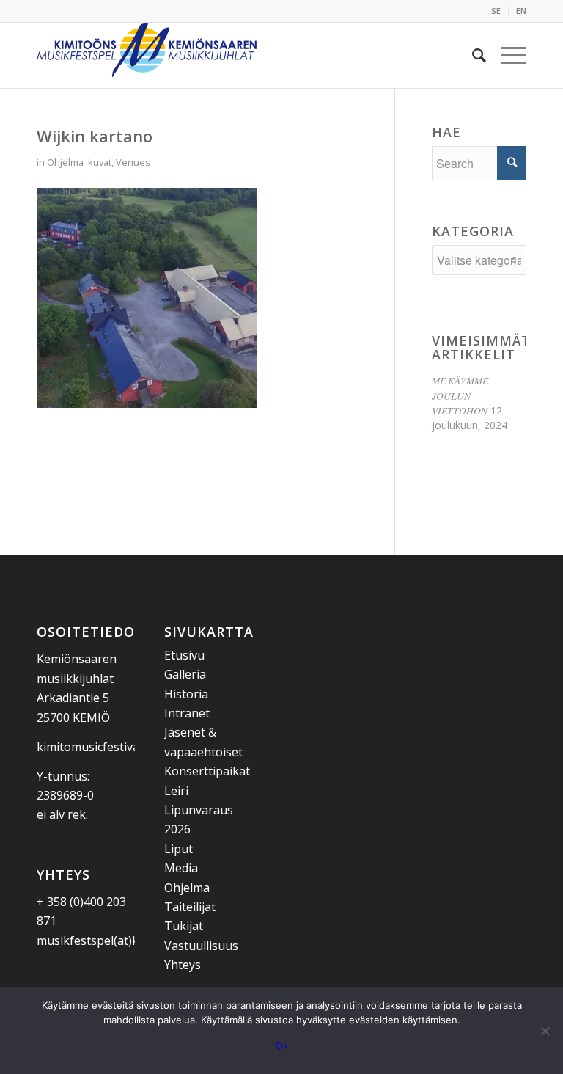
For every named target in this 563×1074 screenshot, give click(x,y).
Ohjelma (187, 888)
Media (181, 868)
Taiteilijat (190, 907)
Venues (133, 162)
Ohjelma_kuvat (79, 162)
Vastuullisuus (201, 946)
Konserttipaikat (207, 771)
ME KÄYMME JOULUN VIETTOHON (460, 395)
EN (521, 10)
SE (496, 10)
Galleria (185, 674)
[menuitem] (496, 11)
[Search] (471, 55)
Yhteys (182, 965)
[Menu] (506, 55)
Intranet (187, 713)
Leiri (176, 791)
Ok (282, 1045)
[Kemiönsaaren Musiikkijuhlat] (147, 55)
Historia (186, 694)
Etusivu (184, 655)
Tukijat (183, 926)
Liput (178, 849)
